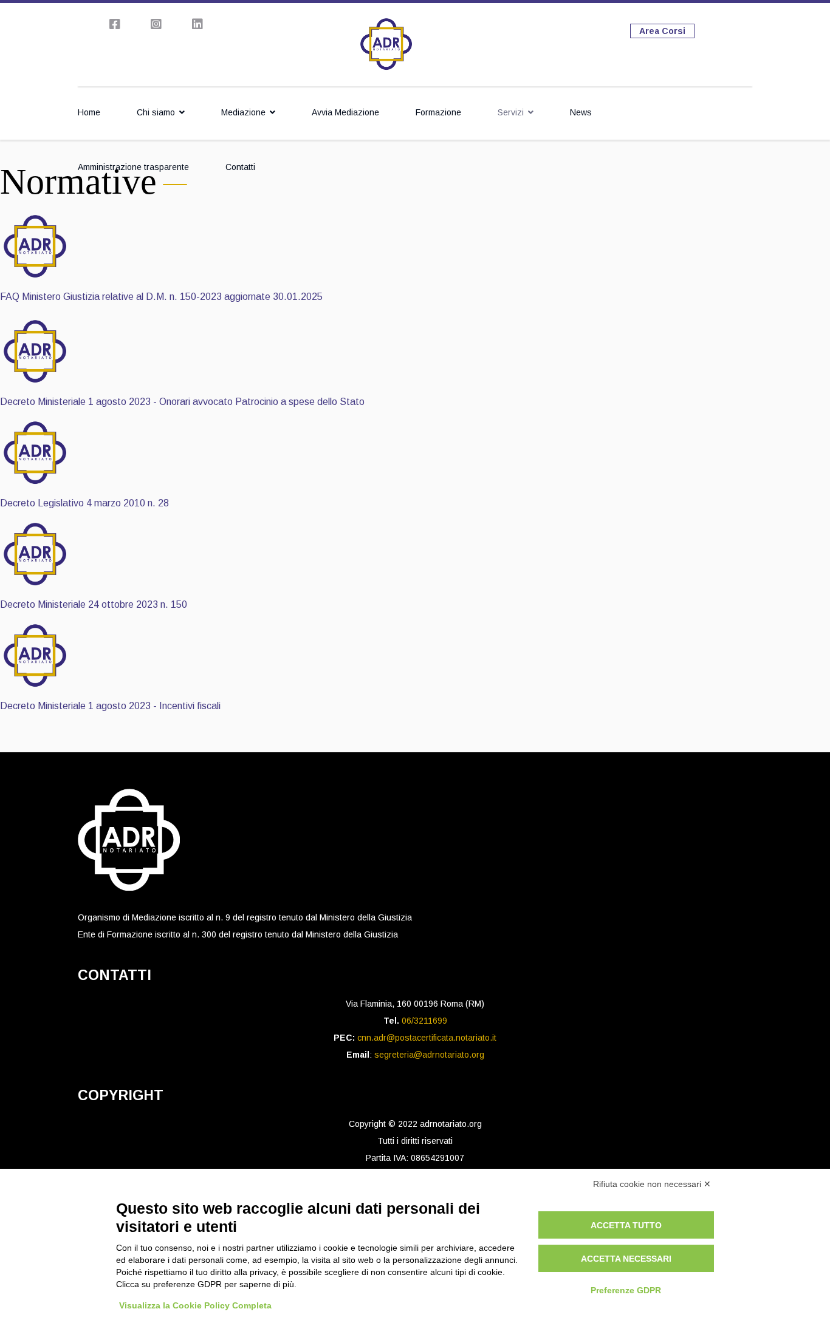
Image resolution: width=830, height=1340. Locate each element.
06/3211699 (424, 1020)
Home (89, 112)
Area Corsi (662, 31)
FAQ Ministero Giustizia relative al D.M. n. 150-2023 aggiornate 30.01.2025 (161, 296)
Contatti (240, 167)
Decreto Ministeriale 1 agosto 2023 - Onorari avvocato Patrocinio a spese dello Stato (182, 401)
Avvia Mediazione (345, 112)
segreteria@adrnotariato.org (429, 1054)
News (581, 112)
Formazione (438, 112)
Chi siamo (156, 112)
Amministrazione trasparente (133, 167)
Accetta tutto (626, 1225)
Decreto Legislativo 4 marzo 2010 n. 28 (84, 503)
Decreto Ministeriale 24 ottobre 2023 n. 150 (93, 604)
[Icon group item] (114, 24)
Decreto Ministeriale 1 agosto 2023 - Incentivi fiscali (110, 706)
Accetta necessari (626, 1258)
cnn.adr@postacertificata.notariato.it (426, 1037)
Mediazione (243, 112)
